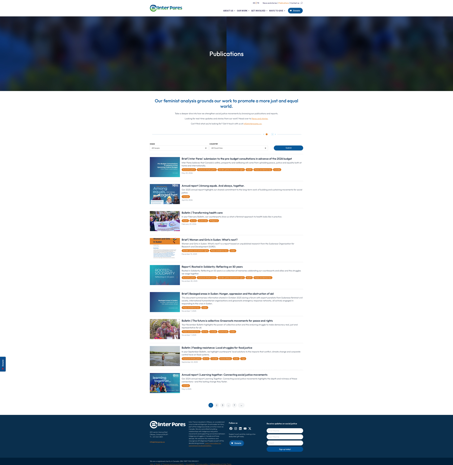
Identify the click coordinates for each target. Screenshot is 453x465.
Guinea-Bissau (225, 359)
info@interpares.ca (253, 123)
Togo (243, 359)
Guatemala (203, 221)
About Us (228, 10)
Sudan (233, 251)
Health (249, 170)
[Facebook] (231, 428)
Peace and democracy (263, 170)
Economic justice (189, 170)
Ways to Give (276, 10)
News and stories (270, 3)
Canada (277, 170)
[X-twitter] (250, 428)
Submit (289, 148)
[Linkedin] (240, 428)
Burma (193, 221)
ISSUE (152, 144)
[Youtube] (245, 428)
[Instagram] (236, 428)
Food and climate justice (207, 170)
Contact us (294, 3)
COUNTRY (214, 144)
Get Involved (258, 10)
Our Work (242, 10)
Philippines (214, 221)
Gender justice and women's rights (231, 170)
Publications (284, 3)
